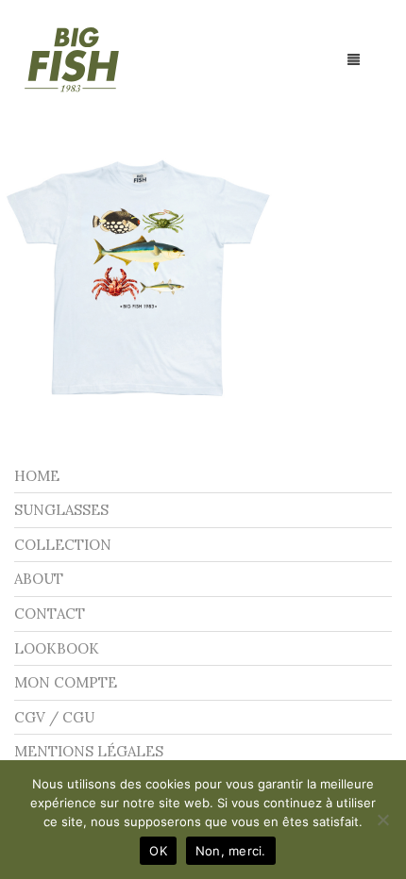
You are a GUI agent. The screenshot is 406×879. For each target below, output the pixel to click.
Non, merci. (230, 850)
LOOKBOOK (56, 648)
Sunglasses (61, 510)
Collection (62, 545)
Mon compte (65, 682)
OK (158, 850)
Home (36, 476)
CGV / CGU (54, 717)
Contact (49, 613)
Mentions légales (88, 751)
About (38, 579)
